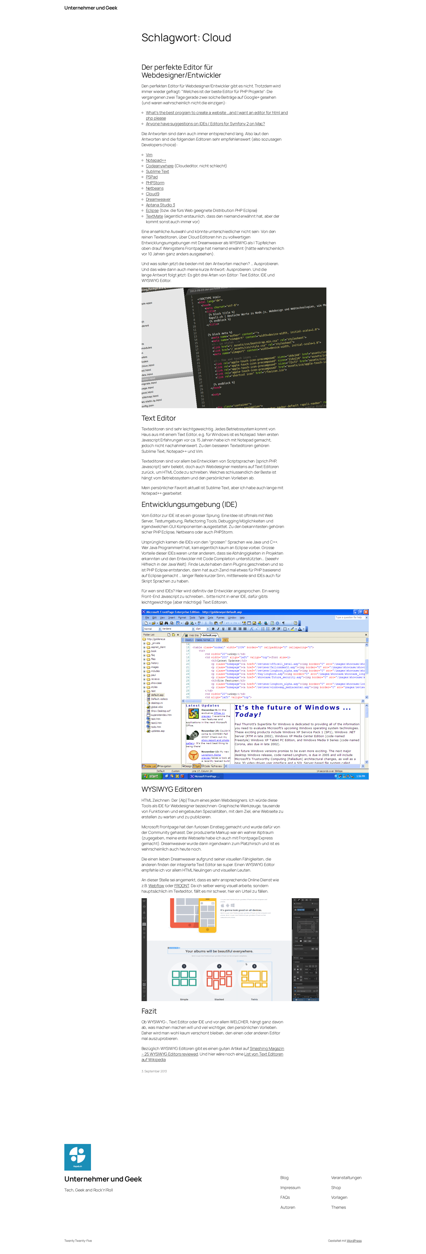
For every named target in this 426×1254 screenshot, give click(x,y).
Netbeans (155, 188)
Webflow (156, 885)
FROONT (181, 885)
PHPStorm (155, 182)
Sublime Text (157, 171)
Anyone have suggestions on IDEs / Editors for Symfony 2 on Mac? (205, 123)
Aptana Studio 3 (160, 204)
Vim (149, 154)
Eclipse (152, 210)
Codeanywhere (160, 165)
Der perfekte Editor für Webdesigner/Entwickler (182, 71)
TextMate (154, 216)
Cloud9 (152, 193)
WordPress (354, 1240)
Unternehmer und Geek (90, 7)
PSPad (152, 176)
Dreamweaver (158, 199)
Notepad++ (156, 160)
